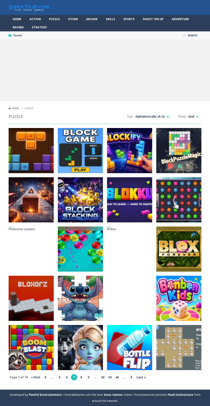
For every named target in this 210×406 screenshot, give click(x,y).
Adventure (180, 19)
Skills (110, 19)
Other (73, 19)
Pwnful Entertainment (45, 395)
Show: (182, 116)
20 (102, 377)
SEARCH (192, 35)
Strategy (39, 27)
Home (17, 19)
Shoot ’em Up (153, 19)
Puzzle (54, 19)
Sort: (130, 116)
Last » (141, 377)
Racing (18, 27)
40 (117, 377)
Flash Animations (180, 395)
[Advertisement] (105, 70)
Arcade (92, 19)
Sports (129, 19)
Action (35, 19)
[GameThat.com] (29, 7)
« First (35, 377)
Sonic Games (113, 395)
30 (110, 377)
